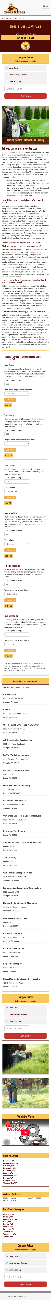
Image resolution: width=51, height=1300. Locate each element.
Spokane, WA (8, 1229)
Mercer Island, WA (10, 1163)
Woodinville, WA (10, 1183)
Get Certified (26, 687)
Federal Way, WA (10, 1219)
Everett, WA (8, 1217)
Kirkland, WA (8, 1165)
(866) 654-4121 (25, 37)
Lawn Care (9, 18)
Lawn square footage (13, 380)
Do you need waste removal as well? (19, 439)
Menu (45, 6)
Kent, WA (7, 1221)
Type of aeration (11, 487)
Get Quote (25, 95)
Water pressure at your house (16, 590)
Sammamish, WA (10, 1175)
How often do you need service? (18, 389)
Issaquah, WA (9, 1180)
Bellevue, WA (8, 1161)
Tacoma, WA (8, 1231)
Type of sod (9, 540)
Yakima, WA (8, 1236)
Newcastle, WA (9, 1168)
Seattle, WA (8, 1173)
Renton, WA (8, 1178)
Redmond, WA (9, 1170)
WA (16, 18)
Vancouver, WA (9, 1234)
